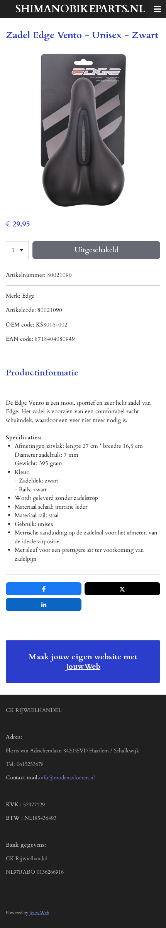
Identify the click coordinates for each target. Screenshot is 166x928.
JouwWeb (83, 666)
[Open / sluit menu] (157, 9)
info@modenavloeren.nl (67, 777)
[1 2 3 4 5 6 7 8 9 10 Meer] (17, 250)
